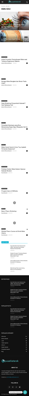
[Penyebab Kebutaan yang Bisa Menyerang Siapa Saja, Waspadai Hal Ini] (14, 116)
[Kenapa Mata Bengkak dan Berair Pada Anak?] (14, 73)
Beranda (3, 6)
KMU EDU (3, 208)
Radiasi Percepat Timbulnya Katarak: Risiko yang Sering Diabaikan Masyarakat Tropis (18, 255)
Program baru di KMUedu (9, 191)
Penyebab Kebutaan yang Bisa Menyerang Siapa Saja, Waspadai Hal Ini (14, 126)
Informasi (3, 37)
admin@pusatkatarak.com (13, 377)
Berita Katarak (4, 57)
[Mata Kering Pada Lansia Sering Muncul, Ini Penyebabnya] (5, 270)
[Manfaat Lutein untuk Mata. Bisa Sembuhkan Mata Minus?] (14, 21)
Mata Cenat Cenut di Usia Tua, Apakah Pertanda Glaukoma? (13, 148)
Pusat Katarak (4, 172)
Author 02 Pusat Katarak (6, 128)
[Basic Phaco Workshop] (14, 202)
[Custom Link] (25, 392)
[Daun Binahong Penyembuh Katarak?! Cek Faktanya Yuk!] (14, 95)
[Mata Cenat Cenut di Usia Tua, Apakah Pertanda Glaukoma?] (14, 138)
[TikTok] (16, 387)
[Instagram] (12, 387)
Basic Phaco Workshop (8, 211)
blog (3, 22)
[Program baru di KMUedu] (14, 182)
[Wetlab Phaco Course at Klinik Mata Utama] (14, 223)
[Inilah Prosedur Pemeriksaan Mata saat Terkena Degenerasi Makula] (14, 51)
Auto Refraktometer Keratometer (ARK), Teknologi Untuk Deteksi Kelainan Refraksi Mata (17, 247)
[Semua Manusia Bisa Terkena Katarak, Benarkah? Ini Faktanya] (5, 263)
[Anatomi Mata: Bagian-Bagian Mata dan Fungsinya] (11, 36)
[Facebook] (9, 387)
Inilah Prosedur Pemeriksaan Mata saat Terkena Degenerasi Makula (14, 60)
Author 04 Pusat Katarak (6, 63)
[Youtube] (19, 387)
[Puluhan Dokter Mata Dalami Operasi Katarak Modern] (14, 160)
